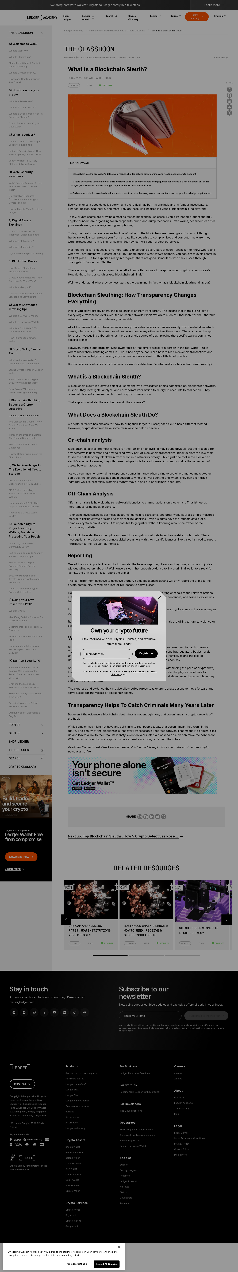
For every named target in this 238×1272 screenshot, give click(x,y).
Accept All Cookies (107, 1264)
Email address (94, 654)
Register (144, 653)
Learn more (145, 666)
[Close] (119, 1247)
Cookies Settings (77, 1263)
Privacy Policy (139, 671)
